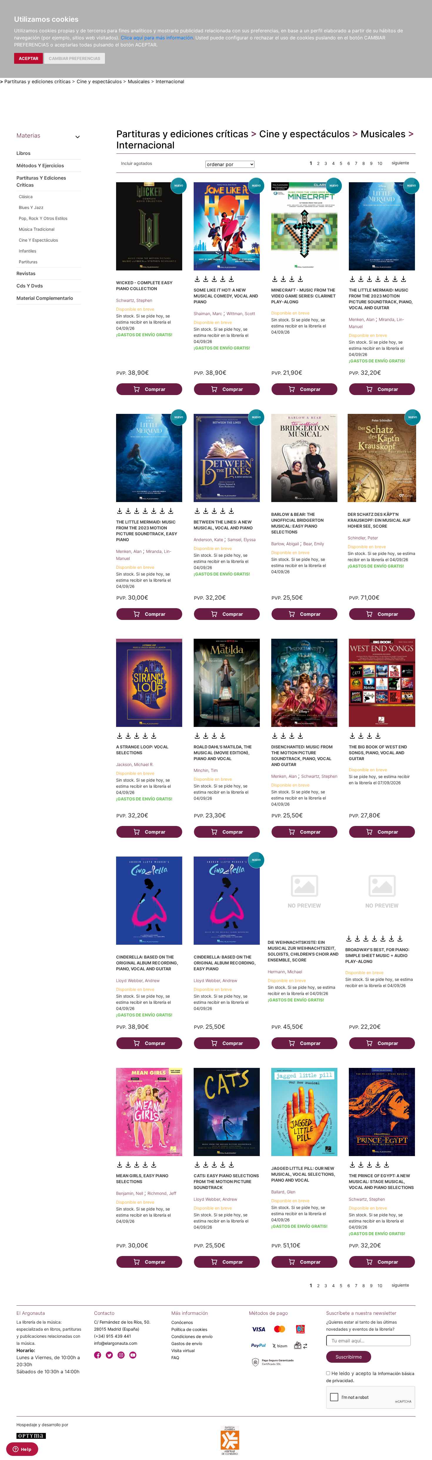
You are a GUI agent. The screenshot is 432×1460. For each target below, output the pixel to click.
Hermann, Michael (285, 971)
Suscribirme (349, 1357)
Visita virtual (183, 1350)
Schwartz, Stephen (134, 300)
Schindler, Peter (363, 537)
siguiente (400, 162)
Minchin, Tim (206, 770)
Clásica (26, 196)
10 (380, 163)
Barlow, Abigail (285, 543)
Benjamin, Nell (130, 1193)
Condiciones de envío (191, 1336)
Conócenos (182, 1322)
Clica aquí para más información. (157, 38)
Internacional (170, 81)
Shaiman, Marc (208, 313)
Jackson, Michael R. (135, 764)
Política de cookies (189, 1329)
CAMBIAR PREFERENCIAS (74, 58)
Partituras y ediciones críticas (37, 81)
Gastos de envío (186, 1343)
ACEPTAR (28, 58)
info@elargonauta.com (115, 1343)
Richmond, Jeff (162, 1193)
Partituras (28, 261)
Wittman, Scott (241, 313)
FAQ (175, 1357)
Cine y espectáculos (99, 81)
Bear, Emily (313, 543)
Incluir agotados (136, 163)
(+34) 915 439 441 (112, 1336)
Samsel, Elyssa (241, 539)
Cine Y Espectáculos (38, 240)
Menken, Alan (362, 319)
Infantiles (27, 250)
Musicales (139, 81)
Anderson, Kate (209, 539)
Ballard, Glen (283, 1191)
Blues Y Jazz (31, 207)
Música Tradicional (36, 229)
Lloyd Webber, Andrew (138, 980)
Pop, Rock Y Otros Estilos (43, 218)
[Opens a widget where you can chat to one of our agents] (22, 1449)
